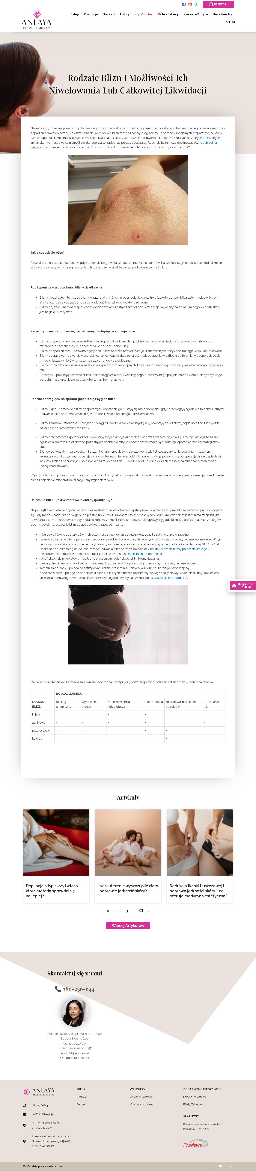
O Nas (230, 22)
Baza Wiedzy (222, 14)
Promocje (91, 14)
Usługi (124, 14)
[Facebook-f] (210, 1166)
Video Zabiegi (168, 14)
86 (141, 910)
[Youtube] (220, 1166)
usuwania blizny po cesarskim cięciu (184, 549)
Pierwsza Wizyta (196, 14)
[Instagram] (230, 1166)
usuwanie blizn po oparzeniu (142, 554)
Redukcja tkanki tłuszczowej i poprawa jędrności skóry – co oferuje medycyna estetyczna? (198, 890)
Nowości (109, 14)
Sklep (75, 14)
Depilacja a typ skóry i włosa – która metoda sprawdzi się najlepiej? (53, 890)
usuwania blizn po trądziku (168, 578)
